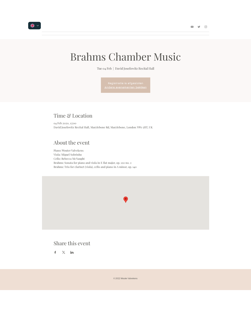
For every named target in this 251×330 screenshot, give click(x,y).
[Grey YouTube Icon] (192, 26)
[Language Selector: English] (34, 25)
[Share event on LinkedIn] (72, 252)
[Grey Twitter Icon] (199, 26)
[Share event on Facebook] (55, 252)
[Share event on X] (63, 252)
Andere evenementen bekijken (125, 87)
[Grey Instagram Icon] (205, 26)
